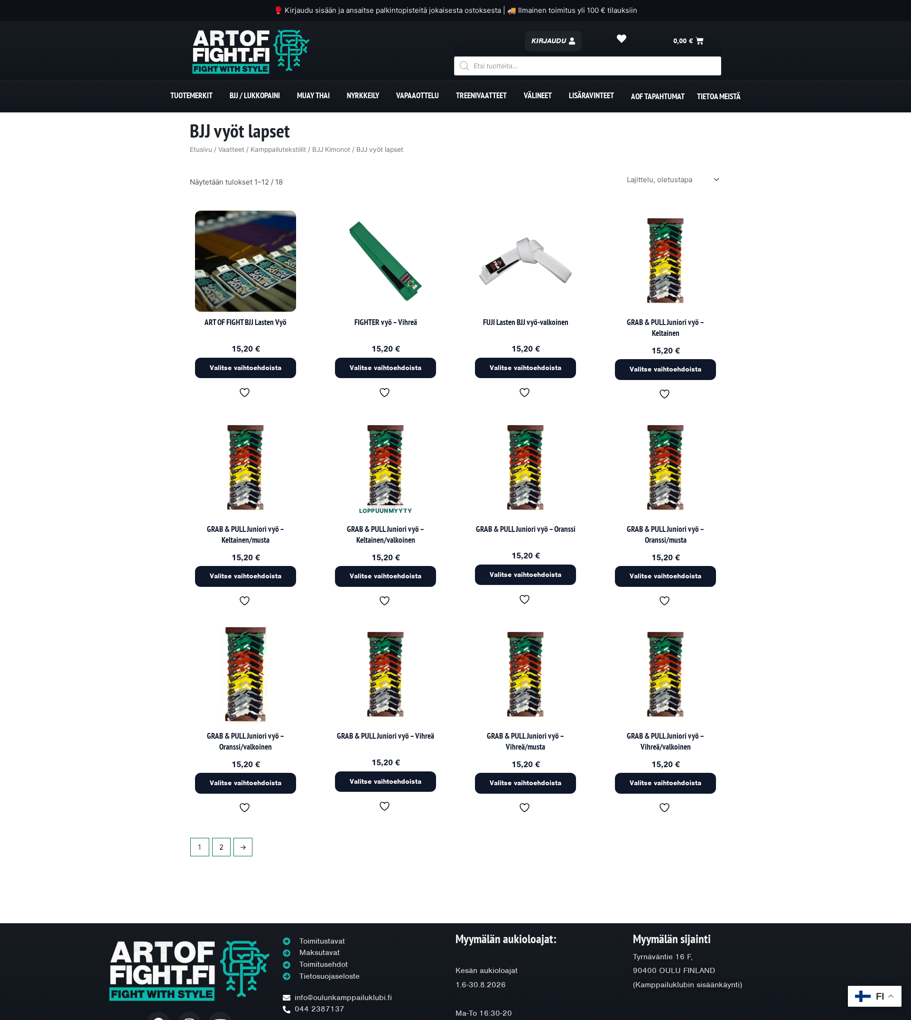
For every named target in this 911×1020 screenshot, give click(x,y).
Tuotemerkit (191, 95)
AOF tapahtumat (658, 96)
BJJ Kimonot (331, 149)
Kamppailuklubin (664, 985)
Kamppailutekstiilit (278, 149)
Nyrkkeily (363, 95)
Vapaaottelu (417, 95)
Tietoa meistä (719, 96)
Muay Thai (313, 95)
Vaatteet (231, 149)
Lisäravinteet (591, 95)
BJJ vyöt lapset (240, 130)
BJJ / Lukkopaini (255, 95)
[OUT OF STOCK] (385, 468)
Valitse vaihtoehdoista (245, 367)
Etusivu (201, 149)
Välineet (538, 95)
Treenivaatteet (481, 95)
